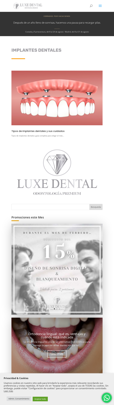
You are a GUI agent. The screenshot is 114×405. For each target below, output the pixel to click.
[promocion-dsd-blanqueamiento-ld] (57, 269)
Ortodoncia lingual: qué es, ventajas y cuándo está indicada (57, 335)
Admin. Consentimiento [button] (18, 398)
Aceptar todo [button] (40, 399)
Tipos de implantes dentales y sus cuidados (38, 131)
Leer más (57, 354)
